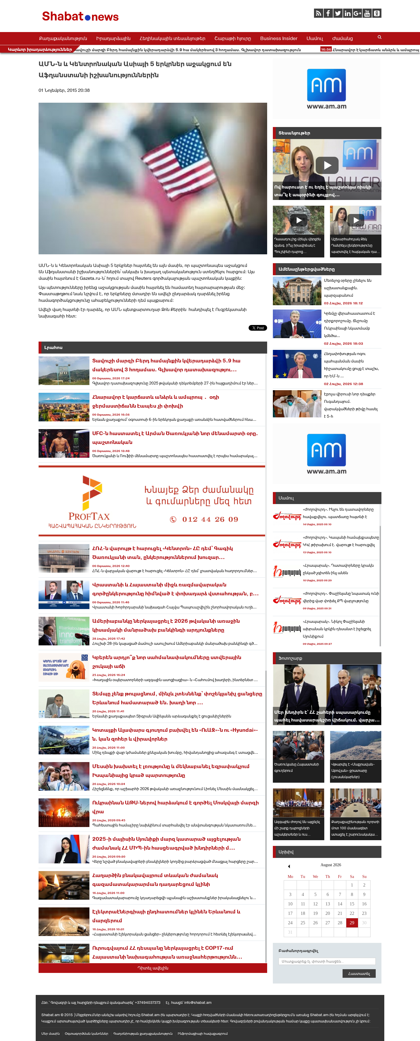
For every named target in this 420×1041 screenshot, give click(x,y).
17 (290, 913)
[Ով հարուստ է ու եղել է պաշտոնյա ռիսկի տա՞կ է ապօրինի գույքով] (327, 169)
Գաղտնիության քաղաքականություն (143, 1033)
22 (352, 913)
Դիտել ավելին (153, 968)
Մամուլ (315, 38)
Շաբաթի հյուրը (233, 38)
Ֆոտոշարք (290, 658)
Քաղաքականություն (63, 38)
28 (340, 922)
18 (303, 913)
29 (352, 922)
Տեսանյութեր (294, 133)
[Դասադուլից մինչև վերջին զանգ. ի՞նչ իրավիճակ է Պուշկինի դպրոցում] (298, 220)
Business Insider (278, 38)
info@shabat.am (197, 1002)
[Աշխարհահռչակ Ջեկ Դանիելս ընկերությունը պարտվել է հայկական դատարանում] (355, 220)
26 (315, 922)
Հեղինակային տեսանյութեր (172, 38)
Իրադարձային (113, 38)
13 (327, 903)
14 (340, 903)
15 (352, 903)
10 (290, 903)
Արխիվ (286, 852)
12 (315, 903)
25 (303, 922)
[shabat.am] (81, 22)
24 (290, 922)
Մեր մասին (50, 1033)
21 (340, 913)
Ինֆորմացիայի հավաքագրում (203, 1033)
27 (327, 922)
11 (303, 903)
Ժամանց (342, 38)
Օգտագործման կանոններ (86, 1033)
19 (315, 913)
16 (364, 903)
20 (327, 913)
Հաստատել (359, 973)
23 (364, 913)
